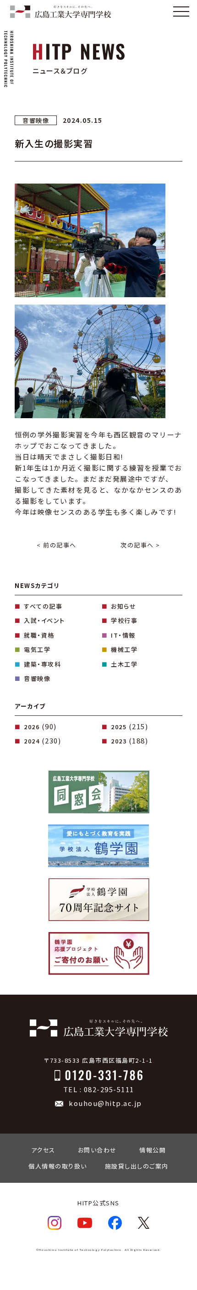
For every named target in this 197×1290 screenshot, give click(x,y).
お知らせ (123, 606)
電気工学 (37, 649)
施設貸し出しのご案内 (137, 1166)
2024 (31, 741)
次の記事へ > (140, 545)
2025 (118, 726)
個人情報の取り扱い (57, 1166)
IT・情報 (123, 635)
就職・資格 (39, 635)
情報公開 (152, 1150)
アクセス (43, 1150)
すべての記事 (43, 606)
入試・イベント (44, 620)
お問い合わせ (97, 1150)
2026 (31, 726)
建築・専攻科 (42, 664)
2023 (118, 741)
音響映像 (37, 678)
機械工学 (124, 649)
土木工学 (124, 664)
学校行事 (124, 620)
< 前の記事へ (57, 545)
